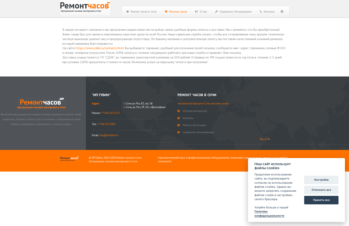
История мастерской (195, 111)
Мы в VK (265, 139)
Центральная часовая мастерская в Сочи (113, 161)
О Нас (203, 11)
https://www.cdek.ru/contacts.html (100, 48)
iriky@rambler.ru (108, 135)
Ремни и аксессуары (194, 125)
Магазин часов (177, 11)
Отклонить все (321, 189)
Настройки (321, 179)
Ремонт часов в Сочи (143, 11)
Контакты (269, 11)
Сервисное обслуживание (235, 11)
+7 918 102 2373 (110, 113)
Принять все (321, 200)
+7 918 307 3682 (106, 124)
